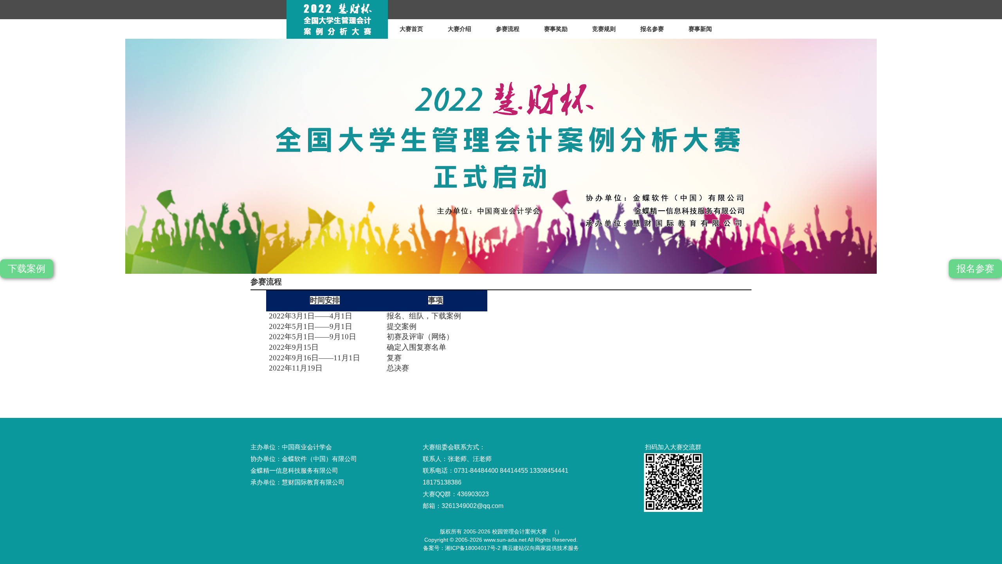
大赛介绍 (459, 28)
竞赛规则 (604, 28)
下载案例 (26, 268)
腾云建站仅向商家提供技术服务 (540, 548)
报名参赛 (652, 28)
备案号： (434, 548)
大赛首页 (411, 28)
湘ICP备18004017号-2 (473, 548)
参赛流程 (507, 28)
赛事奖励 (556, 28)
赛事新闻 (700, 28)
